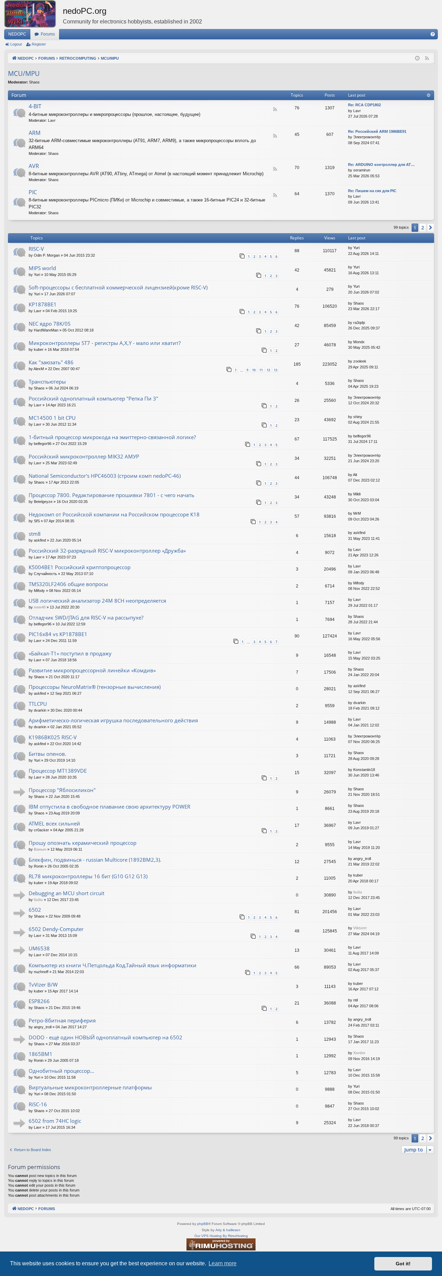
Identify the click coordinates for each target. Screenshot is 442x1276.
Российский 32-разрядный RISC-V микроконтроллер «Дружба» (107, 550)
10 (254, 370)
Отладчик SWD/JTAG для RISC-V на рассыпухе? (86, 617)
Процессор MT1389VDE (58, 770)
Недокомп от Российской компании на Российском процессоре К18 (114, 514)
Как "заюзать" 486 (51, 362)
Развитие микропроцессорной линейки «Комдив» (92, 670)
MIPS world (42, 268)
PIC (33, 192)
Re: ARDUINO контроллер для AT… (381, 164)
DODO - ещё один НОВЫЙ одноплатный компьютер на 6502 (105, 1037)
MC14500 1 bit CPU (52, 417)
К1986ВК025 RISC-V (53, 737)
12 (268, 370)
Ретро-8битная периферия (62, 1020)
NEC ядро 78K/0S (49, 323)
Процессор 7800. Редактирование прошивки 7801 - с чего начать (111, 495)
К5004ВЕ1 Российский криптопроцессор (80, 567)
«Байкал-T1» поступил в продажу (70, 653)
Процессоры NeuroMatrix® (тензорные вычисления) (95, 686)
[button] (430, 228)
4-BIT (35, 106)
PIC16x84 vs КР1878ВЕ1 (58, 634)
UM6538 (39, 948)
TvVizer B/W (43, 984)
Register (39, 44)
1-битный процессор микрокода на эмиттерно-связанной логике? (112, 437)
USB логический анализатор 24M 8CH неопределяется (97, 600)
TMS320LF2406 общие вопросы (68, 584)
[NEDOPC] (33, 14)
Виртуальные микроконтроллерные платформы (90, 1087)
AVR (34, 166)
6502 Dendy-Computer (56, 929)
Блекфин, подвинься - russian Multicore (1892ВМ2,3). (95, 859)
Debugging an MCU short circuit (66, 893)
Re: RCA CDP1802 (364, 105)
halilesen (233, 1230)
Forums (48, 34)
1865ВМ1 (40, 1053)
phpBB (202, 1224)
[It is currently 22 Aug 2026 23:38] (417, 58)
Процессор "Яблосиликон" (62, 790)
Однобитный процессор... (61, 1070)
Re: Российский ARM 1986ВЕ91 (377, 131)
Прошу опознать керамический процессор (82, 842)
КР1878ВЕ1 (43, 304)
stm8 (35, 533)
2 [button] (422, 227)
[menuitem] (432, 34)
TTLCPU (38, 703)
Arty (218, 1230)
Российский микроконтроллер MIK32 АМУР (84, 456)
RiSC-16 (38, 1104)
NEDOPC (17, 34)
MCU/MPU (24, 73)
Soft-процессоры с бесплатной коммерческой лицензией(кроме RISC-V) (118, 287)
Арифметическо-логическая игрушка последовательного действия (113, 720)
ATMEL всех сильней (54, 823)
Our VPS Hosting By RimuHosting (221, 1236)
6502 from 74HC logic (55, 1120)
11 (261, 370)
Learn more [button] (223, 1263)
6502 (35, 909)
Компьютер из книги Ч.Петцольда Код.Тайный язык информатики (112, 965)
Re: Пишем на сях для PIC (372, 191)
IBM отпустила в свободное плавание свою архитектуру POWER (109, 806)
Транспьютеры (47, 381)
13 (275, 370)
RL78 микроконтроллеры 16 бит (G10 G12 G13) (88, 876)
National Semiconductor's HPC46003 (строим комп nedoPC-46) (105, 475)
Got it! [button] (403, 1263)
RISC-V (36, 248)
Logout (16, 44)
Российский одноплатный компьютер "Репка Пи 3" (93, 398)
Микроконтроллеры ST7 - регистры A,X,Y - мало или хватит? (105, 342)
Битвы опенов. (47, 753)
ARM (34, 133)
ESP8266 (39, 1001)
